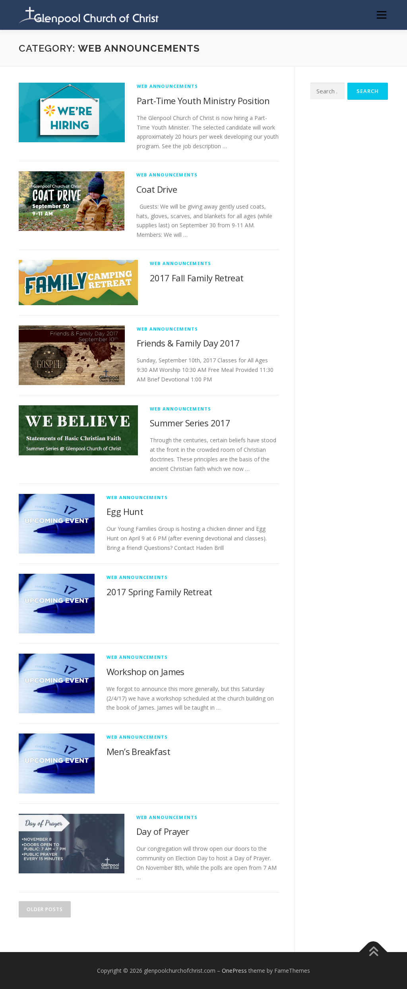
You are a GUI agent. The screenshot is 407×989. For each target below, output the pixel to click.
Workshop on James (145, 671)
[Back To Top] (373, 952)
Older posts (45, 909)
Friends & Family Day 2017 (188, 343)
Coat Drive (156, 189)
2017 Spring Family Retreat (159, 592)
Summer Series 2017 (190, 423)
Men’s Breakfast (138, 751)
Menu (381, 15)
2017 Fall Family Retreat (197, 278)
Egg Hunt (125, 511)
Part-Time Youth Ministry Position (203, 100)
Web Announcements (167, 86)
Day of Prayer (162, 831)
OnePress (234, 970)
